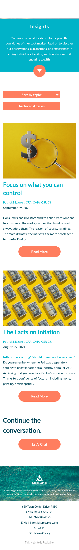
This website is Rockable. (39, 542)
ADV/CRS (39, 528)
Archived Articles (32, 106)
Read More (39, 252)
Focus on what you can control (33, 188)
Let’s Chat (39, 444)
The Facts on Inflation (31, 332)
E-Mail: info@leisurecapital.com (39, 522)
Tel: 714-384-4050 (39, 517)
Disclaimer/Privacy (39, 533)
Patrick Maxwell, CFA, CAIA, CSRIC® (27, 202)
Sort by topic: (32, 95)
